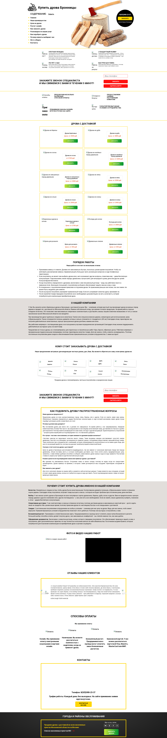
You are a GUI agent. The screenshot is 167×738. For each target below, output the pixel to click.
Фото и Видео (35, 40)
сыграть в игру (115, 86)
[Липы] (125, 363)
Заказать (125, 18)
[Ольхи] (75, 363)
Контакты (34, 43)
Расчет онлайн (36, 26)
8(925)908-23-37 (125, 15)
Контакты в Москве (83, 704)
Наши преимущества (38, 20)
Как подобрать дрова (38, 34)
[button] (43, 598)
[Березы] (49, 363)
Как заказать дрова (37, 29)
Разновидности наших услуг (41, 32)
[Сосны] (100, 373)
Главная (33, 18)
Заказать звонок (111, 732)
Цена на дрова (35, 23)
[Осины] (49, 372)
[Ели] (75, 372)
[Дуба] (100, 362)
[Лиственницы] (125, 373)
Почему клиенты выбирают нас (42, 37)
